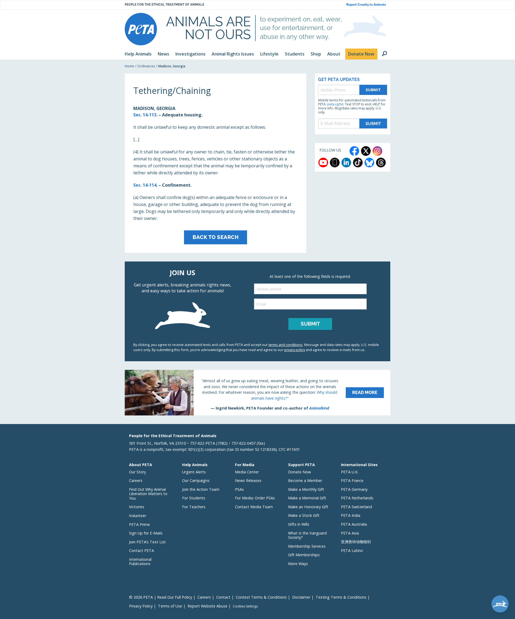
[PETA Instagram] (377, 151)
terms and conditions (285, 344)
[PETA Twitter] (366, 151)
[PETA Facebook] (354, 151)
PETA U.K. (349, 471)
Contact (223, 597)
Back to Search (215, 237)
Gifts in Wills (298, 524)
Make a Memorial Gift (307, 497)
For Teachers (193, 506)
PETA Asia (350, 533)
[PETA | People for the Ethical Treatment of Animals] (141, 29)
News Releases (248, 480)
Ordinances (146, 66)
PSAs (239, 489)
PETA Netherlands (357, 497)
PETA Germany (354, 489)
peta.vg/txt (335, 104)
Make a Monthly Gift (306, 489)
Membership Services (307, 546)
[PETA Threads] (381, 162)
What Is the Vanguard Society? (307, 535)
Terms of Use (170, 606)
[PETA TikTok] (358, 162)
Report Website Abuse (207, 606)
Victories (136, 506)
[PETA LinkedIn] (346, 162)
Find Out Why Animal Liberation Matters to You (148, 494)
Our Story (137, 471)
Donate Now (299, 471)
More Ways (298, 563)
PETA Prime (139, 524)
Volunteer (137, 515)
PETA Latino (352, 550)
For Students (193, 497)
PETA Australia (354, 524)
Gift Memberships (304, 554)
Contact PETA (141, 550)
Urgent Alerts (194, 471)
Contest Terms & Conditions (261, 597)
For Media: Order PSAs (255, 497)
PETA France (352, 480)
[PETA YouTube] (323, 162)
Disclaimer (301, 597)
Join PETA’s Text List (147, 541)
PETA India (350, 515)
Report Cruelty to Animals (366, 4)
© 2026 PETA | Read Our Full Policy (160, 597)
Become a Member (305, 480)
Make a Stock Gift (303, 515)
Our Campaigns (195, 480)
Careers (135, 480)
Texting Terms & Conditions (341, 597)
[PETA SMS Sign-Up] (335, 162)
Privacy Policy (141, 606)
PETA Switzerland (356, 506)
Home (129, 66)
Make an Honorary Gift (308, 506)
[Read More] (257, 392)
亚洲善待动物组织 (356, 541)
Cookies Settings (245, 606)
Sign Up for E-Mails (146, 533)
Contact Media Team (254, 506)
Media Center (247, 471)
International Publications (140, 561)
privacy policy (294, 349)
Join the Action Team (200, 489)
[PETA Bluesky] (369, 162)
